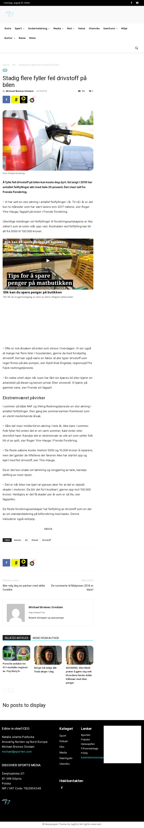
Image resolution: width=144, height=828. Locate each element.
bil (26, 540)
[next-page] (11, 690)
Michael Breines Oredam (19, 91)
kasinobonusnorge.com (95, 757)
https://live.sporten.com (23, 99)
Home (6, 64)
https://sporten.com (15, 99)
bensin (17, 540)
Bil (14, 64)
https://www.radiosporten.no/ (32, 99)
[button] (136, 48)
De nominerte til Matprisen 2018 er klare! (72, 587)
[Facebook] (131, 3)
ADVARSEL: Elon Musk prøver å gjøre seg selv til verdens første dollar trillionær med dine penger (79, 675)
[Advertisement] (120, 94)
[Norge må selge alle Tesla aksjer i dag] (48, 655)
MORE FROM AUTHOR (46, 638)
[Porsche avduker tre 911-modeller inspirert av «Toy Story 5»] (16, 653)
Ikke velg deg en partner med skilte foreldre (24, 587)
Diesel (35, 540)
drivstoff (46, 540)
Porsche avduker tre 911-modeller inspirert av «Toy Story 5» (15, 667)
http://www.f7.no (37, 612)
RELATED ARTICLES (16, 638)
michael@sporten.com (17, 751)
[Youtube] (137, 3)
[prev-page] (5, 690)
